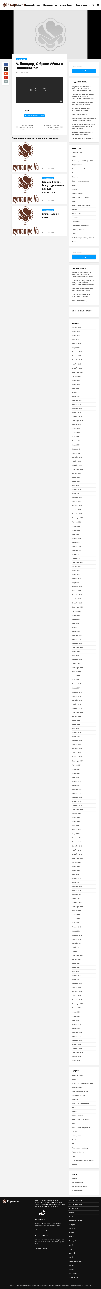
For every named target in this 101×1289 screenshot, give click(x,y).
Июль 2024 (76, 429)
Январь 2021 (76, 591)
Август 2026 (76, 327)
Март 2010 (75, 1028)
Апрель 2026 (76, 344)
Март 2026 (75, 348)
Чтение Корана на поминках (82, 138)
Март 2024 (75, 445)
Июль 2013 (76, 866)
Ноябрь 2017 (76, 664)
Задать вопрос (82, 5)
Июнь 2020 (76, 615)
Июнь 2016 (76, 724)
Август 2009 (76, 1057)
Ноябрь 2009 (76, 1044)
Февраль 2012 (77, 935)
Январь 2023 (76, 502)
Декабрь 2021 (77, 550)
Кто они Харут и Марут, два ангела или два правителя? (53, 187)
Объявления (76, 221)
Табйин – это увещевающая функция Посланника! (82, 133)
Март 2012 (75, 931)
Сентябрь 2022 (77, 518)
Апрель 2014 (76, 830)
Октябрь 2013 (77, 854)
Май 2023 (75, 485)
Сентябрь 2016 (77, 712)
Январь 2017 (76, 696)
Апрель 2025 (76, 392)
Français (72, 1225)
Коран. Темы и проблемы (81, 205)
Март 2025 (75, 396)
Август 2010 (76, 1008)
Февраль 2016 (77, 741)
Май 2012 (75, 923)
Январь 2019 (76, 639)
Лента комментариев (80, 1187)
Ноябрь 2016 (76, 704)
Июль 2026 (76, 331)
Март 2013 (75, 882)
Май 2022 (75, 534)
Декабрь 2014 (77, 797)
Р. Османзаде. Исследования (83, 238)
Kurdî (71, 1257)
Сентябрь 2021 (77, 562)
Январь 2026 (76, 356)
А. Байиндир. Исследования (82, 161)
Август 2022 (76, 522)
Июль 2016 (76, 720)
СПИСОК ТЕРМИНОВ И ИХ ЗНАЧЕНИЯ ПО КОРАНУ (81, 109)
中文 (70, 1249)
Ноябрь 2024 (76, 412)
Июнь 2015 (76, 773)
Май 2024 (75, 437)
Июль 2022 (76, 526)
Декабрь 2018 (77, 643)
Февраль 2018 (77, 660)
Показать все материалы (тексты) (34, 115)
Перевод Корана (32, 5)
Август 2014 (76, 814)
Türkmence (73, 1273)
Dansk (71, 1265)
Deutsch (72, 1229)
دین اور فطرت (73, 1277)
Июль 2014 (76, 818)
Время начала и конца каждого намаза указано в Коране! (84, 119)
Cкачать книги (77, 153)
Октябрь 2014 (77, 805)
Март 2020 (75, 619)
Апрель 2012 (76, 927)
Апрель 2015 (76, 781)
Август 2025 (76, 376)
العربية (71, 1217)
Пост (74, 234)
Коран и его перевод (79, 114)
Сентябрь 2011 (77, 955)
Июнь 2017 (76, 676)
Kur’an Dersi (73, 1208)
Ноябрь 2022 (76, 510)
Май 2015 (75, 777)
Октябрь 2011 (77, 951)
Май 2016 (75, 728)
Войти (74, 1178)
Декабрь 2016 (77, 700)
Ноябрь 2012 (76, 899)
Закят (74, 185)
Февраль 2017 (77, 692)
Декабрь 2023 (77, 457)
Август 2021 (76, 566)
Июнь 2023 (76, 481)
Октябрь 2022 (77, 514)
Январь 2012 (76, 939)
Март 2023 (75, 493)
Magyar (72, 1269)
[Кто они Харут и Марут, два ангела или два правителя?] (25, 189)
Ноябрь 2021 (76, 554)
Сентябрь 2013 (77, 858)
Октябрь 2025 (77, 368)
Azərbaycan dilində (75, 1221)
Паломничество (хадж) (80, 226)
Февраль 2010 (77, 1032)
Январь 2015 (76, 793)
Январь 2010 (76, 1036)
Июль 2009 (76, 1061)
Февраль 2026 (77, 352)
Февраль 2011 (77, 984)
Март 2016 (75, 736)
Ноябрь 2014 (76, 801)
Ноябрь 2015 (76, 753)
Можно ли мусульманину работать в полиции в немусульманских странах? (82, 88)
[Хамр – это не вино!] (25, 221)
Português (73, 1241)
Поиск (84, 70)
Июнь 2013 (76, 870)
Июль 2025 (76, 380)
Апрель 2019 (76, 627)
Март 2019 (75, 631)
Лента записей (77, 1183)
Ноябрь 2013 (76, 850)
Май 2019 (75, 623)
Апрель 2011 (76, 975)
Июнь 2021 (76, 575)
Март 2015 (75, 785)
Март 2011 (75, 980)
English (71, 1212)
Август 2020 (76, 611)
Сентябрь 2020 (77, 607)
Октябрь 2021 (77, 558)
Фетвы (74, 242)
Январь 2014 (76, 842)
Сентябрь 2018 (77, 647)
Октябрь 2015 (77, 757)
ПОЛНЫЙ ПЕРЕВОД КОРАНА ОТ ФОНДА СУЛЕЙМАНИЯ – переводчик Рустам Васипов (83, 96)
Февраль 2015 (77, 789)
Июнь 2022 (76, 530)
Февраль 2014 (77, 838)
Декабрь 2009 (77, 1040)
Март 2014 (75, 834)
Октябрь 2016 (77, 708)
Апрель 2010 (76, 1024)
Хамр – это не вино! (50, 216)
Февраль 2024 (77, 449)
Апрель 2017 (76, 684)
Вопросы (75, 177)
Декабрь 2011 (77, 943)
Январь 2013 (76, 890)
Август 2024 (76, 425)
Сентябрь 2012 (77, 907)
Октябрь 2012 (77, 903)
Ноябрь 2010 (76, 996)
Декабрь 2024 (77, 408)
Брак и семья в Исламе (80, 169)
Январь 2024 (76, 453)
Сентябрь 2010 (77, 1004)
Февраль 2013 (77, 886)
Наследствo (76, 213)
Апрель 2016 (76, 732)
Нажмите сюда (42, 1230)
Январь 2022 (76, 546)
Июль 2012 (76, 915)
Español (72, 1253)
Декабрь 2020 (77, 595)
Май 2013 (75, 874)
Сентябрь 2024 (77, 421)
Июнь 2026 (76, 336)
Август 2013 (76, 862)
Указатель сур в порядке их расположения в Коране (82, 103)
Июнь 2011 (76, 967)
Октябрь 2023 (77, 465)
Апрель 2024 (76, 441)
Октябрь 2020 (77, 603)
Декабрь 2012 (77, 894)
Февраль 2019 (77, 635)
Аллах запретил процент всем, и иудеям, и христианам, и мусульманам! (83, 126)
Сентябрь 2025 (77, 372)
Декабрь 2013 (77, 846)
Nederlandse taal (75, 1261)
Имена (74, 189)
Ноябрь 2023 (76, 461)
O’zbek (71, 1237)
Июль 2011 (76, 963)
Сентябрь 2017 (77, 668)
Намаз (74, 209)
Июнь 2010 (76, 1016)
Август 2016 (76, 716)
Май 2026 (75, 340)
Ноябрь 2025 (76, 364)
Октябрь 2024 (77, 417)
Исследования (50, 5)
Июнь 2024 (76, 433)
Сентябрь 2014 (77, 809)
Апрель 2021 (76, 579)
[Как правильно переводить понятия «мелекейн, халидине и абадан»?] (25, 157)
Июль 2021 (76, 570)
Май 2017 (75, 680)
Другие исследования (80, 181)
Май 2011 (75, 971)
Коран (74, 201)
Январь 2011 (76, 988)
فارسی (71, 1245)
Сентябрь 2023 (77, 469)
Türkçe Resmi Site (75, 1200)
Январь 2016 (76, 745)
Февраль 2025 (77, 400)
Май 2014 (75, 826)
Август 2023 (76, 473)
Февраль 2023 (77, 497)
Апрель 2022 (76, 538)
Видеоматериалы (21, 59)
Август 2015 (76, 765)
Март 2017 (75, 688)
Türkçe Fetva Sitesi (76, 1204)
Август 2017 (76, 672)
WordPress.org (77, 1191)
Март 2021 (75, 583)
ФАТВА (71, 1233)
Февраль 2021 (77, 587)
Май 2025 (75, 388)
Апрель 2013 (76, 878)
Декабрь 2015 (77, 749)
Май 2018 (75, 655)
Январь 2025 (76, 404)
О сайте (17, 5)
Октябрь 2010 (77, 1000)
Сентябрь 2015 (77, 761)
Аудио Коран (66, 5)
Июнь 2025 (76, 384)
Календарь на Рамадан (80, 197)
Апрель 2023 (76, 489)
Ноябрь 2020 (76, 599)
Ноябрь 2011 (76, 947)
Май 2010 (75, 1020)
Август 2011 (76, 959)
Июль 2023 (76, 477)
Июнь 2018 (76, 651)
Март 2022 (75, 542)
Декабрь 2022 (77, 506)
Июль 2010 (76, 1012)
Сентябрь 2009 (77, 1052)
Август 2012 (76, 911)
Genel (74, 157)
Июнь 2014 (76, 822)
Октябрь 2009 (77, 1048)
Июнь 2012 (76, 919)
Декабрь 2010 (77, 992)
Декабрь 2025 (77, 360)
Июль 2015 (76, 769)
